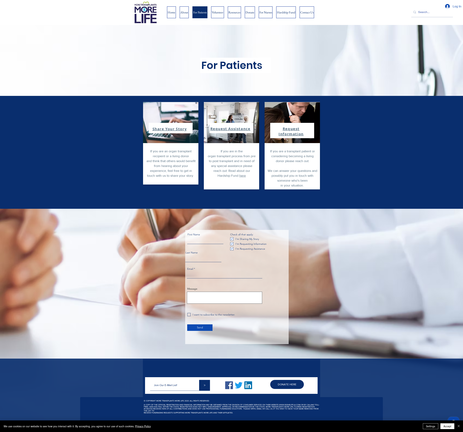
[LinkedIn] (248, 385)
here (242, 175)
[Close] (458, 426)
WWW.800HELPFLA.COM (289, 405)
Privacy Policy (143, 426)
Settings (430, 426)
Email (190, 269)
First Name (194, 234)
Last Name (192, 252)
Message (192, 288)
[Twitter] (239, 385)
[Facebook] (229, 385)
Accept (447, 426)
